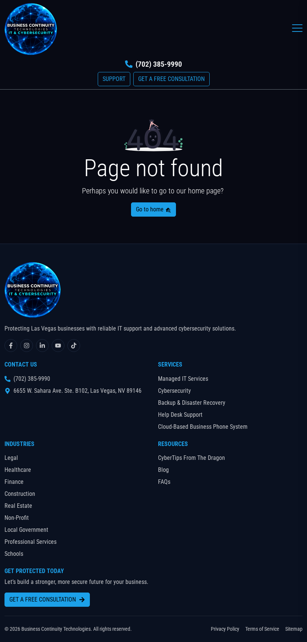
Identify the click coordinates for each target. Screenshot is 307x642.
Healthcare (17, 469)
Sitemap (294, 629)
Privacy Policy (225, 629)
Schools (13, 553)
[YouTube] (58, 345)
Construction (19, 493)
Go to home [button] (150, 209)
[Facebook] (10, 345)
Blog (163, 469)
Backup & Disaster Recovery (191, 402)
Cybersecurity (174, 390)
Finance (14, 481)
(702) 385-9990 (159, 64)
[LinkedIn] (42, 345)
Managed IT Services (183, 378)
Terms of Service (262, 629)
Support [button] (114, 78)
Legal (11, 457)
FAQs (164, 481)
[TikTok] (73, 345)
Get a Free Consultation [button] (171, 78)
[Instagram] (26, 345)
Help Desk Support (180, 414)
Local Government (26, 529)
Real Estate (18, 505)
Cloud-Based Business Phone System (202, 426)
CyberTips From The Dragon (191, 457)
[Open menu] (297, 28)
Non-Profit (16, 517)
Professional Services (30, 541)
